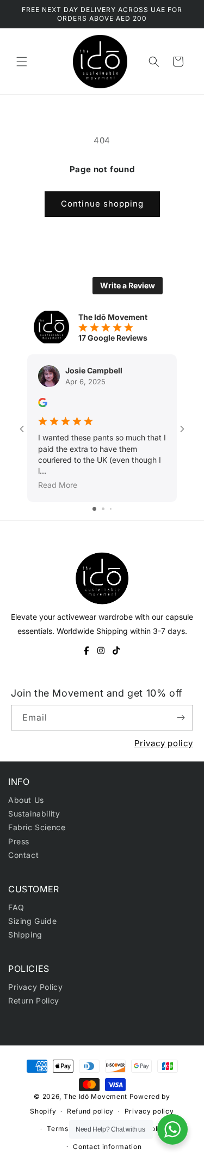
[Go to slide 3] (111, 509)
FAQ (16, 907)
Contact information (107, 1146)
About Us (26, 800)
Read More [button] (57, 485)
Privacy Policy (35, 986)
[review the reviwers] (42, 404)
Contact (23, 855)
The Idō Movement (95, 1096)
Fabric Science (36, 827)
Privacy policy (163, 743)
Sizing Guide (32, 921)
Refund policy (90, 1111)
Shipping (25, 934)
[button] (22, 62)
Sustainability (34, 813)
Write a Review (127, 285)
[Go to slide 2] (103, 508)
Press (18, 841)
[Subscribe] (181, 717)
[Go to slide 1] (94, 509)
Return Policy (33, 1000)
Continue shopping (102, 203)
